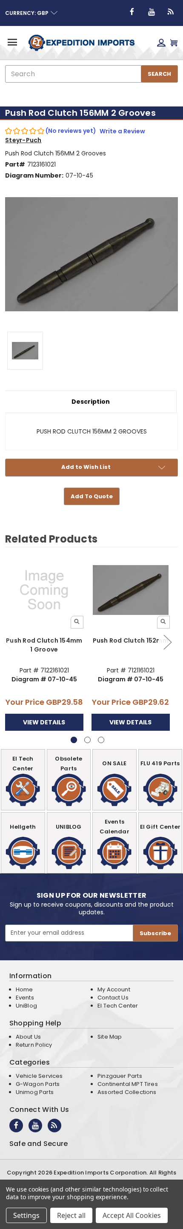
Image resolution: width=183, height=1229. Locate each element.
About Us (28, 1037)
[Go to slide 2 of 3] (167, 642)
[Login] (161, 43)
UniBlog (26, 1006)
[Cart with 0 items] (174, 43)
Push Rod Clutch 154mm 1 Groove (44, 645)
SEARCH (159, 74)
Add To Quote (92, 496)
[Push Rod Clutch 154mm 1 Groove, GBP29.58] (44, 590)
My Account (113, 989)
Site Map (109, 1037)
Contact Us (113, 998)
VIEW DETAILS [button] (44, 722)
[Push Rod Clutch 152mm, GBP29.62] (131, 590)
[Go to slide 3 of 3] (101, 740)
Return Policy (34, 1045)
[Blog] (171, 12)
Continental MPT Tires (127, 1084)
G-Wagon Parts (38, 1084)
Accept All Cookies (132, 1215)
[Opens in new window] (132, 12)
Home (24, 989)
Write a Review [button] (122, 131)
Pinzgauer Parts (119, 1076)
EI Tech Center (117, 1006)
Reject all (71, 1215)
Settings (26, 1215)
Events (25, 998)
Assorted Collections (127, 1092)
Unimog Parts (35, 1092)
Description (90, 401)
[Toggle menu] (11, 42)
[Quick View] (77, 622)
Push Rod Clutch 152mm (131, 640)
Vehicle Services (39, 1076)
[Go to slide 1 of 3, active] (74, 740)
